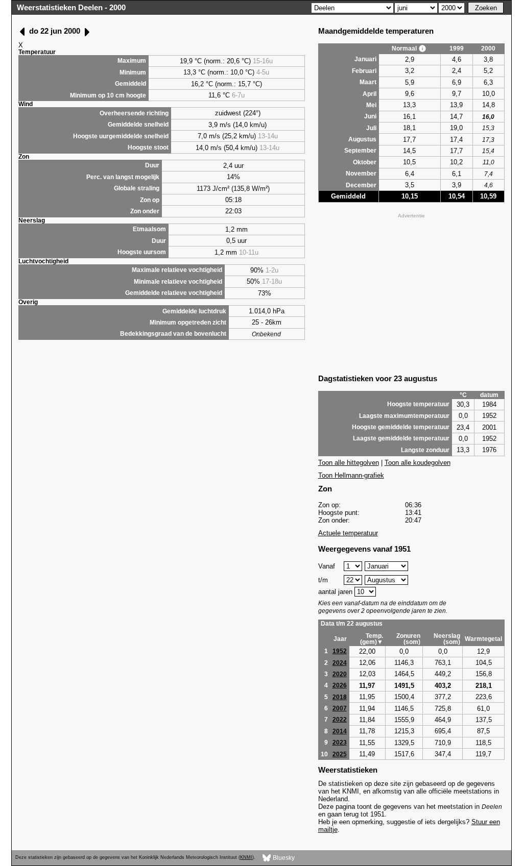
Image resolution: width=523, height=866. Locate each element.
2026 (339, 685)
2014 (339, 731)
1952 (339, 651)
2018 (339, 697)
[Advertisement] (411, 292)
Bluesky (283, 857)
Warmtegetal (483, 639)
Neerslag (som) (447, 639)
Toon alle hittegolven (348, 462)
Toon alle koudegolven (417, 462)
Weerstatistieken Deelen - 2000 (71, 7)
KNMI (246, 857)
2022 (339, 719)
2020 (339, 674)
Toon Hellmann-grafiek (351, 475)
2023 (339, 742)
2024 (339, 663)
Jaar (340, 639)
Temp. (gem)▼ (371, 639)
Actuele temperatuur (348, 533)
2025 (339, 754)
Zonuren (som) (408, 639)
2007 (339, 708)
